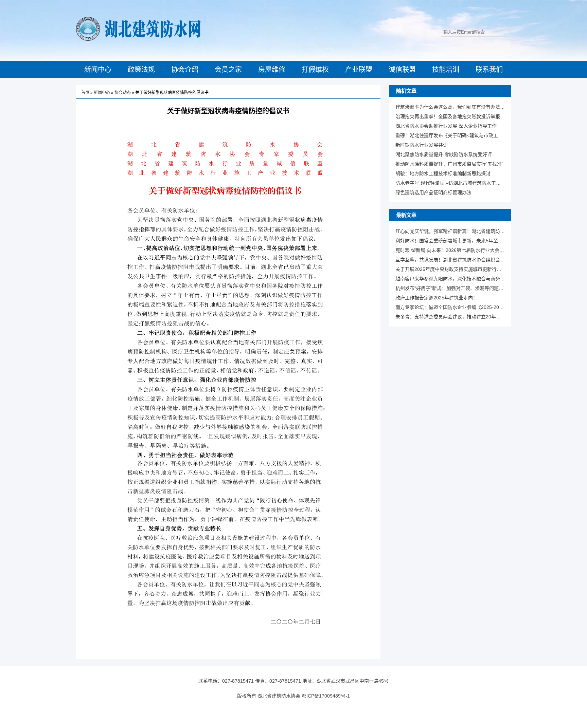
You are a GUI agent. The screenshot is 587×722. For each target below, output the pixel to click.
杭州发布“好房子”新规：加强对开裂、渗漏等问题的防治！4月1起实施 (468, 288)
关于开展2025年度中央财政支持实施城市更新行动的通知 (455, 269)
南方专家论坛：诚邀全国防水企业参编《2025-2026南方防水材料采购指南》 (476, 307)
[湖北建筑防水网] (138, 39)
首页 (85, 92)
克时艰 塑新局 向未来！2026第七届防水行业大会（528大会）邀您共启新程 (475, 250)
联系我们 (489, 69)
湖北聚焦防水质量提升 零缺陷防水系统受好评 (443, 154)
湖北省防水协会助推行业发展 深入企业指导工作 (446, 126)
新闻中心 (97, 69)
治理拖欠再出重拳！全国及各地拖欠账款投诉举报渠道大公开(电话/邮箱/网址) (476, 116)
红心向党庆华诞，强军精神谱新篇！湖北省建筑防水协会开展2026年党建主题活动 (481, 231)
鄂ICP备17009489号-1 (326, 696)
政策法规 (141, 69)
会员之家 (228, 69)
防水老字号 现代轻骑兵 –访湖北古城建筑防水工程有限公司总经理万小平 (471, 183)
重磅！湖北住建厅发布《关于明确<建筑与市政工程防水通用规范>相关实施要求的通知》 (488, 135)
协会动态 (122, 92)
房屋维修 (271, 69)
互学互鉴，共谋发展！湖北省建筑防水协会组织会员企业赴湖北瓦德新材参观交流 (481, 259)
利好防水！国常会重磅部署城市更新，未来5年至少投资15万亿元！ (466, 240)
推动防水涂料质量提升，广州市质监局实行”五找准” (449, 164)
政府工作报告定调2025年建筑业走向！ (436, 297)
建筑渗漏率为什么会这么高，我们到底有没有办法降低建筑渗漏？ (464, 107)
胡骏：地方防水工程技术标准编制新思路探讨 (443, 173)
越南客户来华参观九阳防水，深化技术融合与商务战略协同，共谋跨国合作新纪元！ (483, 278)
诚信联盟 (402, 69)
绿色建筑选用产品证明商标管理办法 (433, 192)
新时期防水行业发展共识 (421, 145)
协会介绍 (184, 69)
